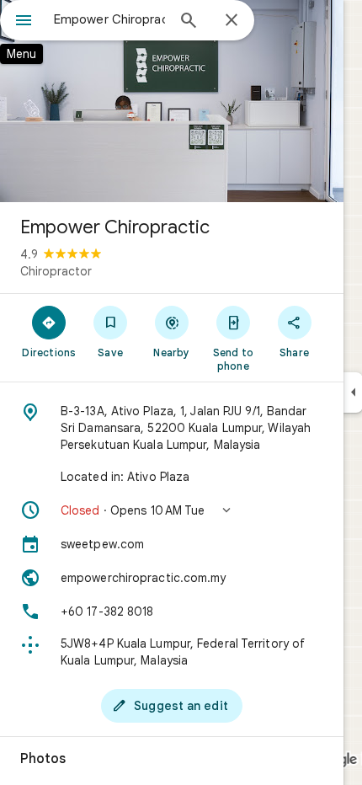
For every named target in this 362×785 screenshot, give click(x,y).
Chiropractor (56, 271)
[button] (171, 510)
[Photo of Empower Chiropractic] (171, 101)
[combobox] (109, 19)
